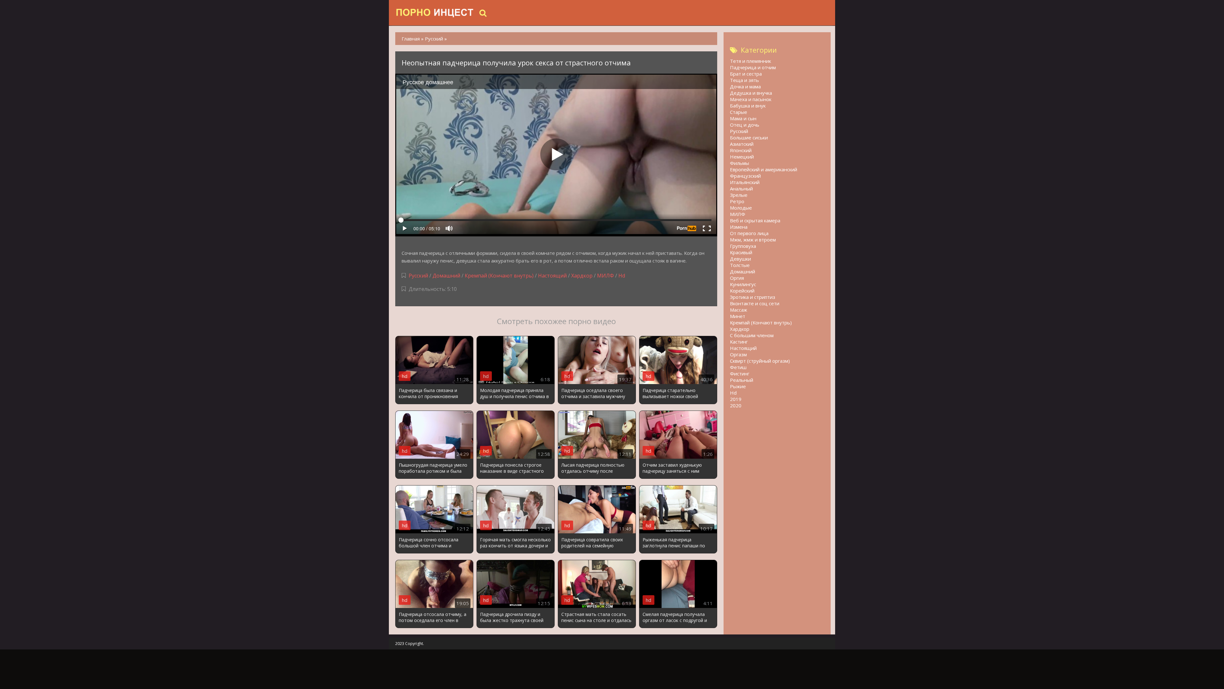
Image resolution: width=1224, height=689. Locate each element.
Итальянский (745, 182)
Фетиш (738, 367)
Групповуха (743, 246)
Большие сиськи (749, 137)
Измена (738, 227)
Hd (621, 275)
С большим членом (752, 335)
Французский (745, 176)
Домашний (447, 275)
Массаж (738, 310)
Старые (738, 112)
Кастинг (739, 341)
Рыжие (738, 386)
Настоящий (552, 275)
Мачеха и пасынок (750, 99)
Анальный (741, 188)
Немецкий (742, 156)
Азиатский (742, 144)
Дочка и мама (745, 86)
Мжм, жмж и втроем (753, 239)
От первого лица (749, 233)
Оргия (737, 278)
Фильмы (739, 163)
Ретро (737, 201)
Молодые (741, 207)
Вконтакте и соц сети (754, 303)
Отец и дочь (744, 125)
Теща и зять (744, 80)
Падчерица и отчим (753, 67)
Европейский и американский (763, 169)
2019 (735, 399)
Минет (737, 316)
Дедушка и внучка (751, 93)
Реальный (741, 380)
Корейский (742, 290)
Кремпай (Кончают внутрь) (499, 275)
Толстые (740, 265)
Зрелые (738, 195)
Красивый (741, 252)
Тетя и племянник (750, 61)
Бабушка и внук (748, 105)
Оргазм (738, 354)
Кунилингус (743, 284)
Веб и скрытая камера (755, 220)
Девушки (740, 259)
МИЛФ (605, 275)
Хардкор (582, 275)
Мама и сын (743, 118)
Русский (418, 275)
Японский (741, 150)
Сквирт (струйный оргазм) (760, 361)
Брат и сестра (746, 73)
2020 (735, 405)
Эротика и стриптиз (752, 297)
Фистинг (739, 373)
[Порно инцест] (435, 13)
